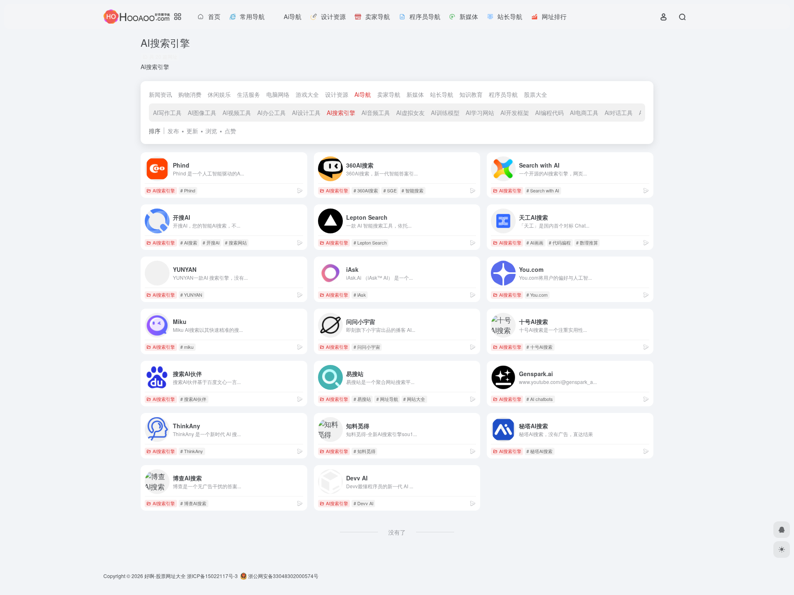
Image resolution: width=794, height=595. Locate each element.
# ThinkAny (191, 451)
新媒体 (415, 94)
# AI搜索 (188, 242)
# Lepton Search (370, 242)
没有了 (397, 532)
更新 (192, 131)
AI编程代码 (549, 112)
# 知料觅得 (364, 451)
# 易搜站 (362, 399)
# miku (187, 346)
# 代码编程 (560, 242)
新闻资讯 (160, 94)
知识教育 (471, 94)
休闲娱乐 (219, 94)
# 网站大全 (414, 399)
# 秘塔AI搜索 (539, 451)
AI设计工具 (306, 112)
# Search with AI (542, 190)
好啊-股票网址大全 (165, 575)
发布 (173, 131)
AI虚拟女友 (410, 112)
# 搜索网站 (236, 242)
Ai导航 (362, 94)
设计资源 (336, 94)
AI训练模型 (445, 112)
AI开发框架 (514, 112)
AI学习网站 (480, 112)
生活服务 (248, 94)
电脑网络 (277, 94)
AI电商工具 (584, 112)
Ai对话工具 (619, 112)
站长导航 (441, 94)
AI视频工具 (236, 112)
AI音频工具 (375, 112)
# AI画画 (534, 242)
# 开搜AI (211, 242)
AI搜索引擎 (341, 112)
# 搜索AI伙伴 (193, 399)
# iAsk (360, 294)
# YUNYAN (191, 294)
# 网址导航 (387, 399)
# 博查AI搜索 (193, 503)
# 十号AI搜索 (539, 346)
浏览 (211, 131)
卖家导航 (388, 94)
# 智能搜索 (412, 190)
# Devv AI (363, 503)
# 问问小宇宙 (367, 346)
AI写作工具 (167, 112)
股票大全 (535, 94)
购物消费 (189, 94)
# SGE (390, 190)
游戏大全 (307, 94)
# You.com (537, 294)
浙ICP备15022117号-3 (212, 575)
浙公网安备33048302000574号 (282, 575)
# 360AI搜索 (366, 190)
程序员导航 (503, 94)
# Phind (187, 190)
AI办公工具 (271, 112)
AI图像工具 (202, 112)
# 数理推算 (587, 242)
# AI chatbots (539, 399)
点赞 (230, 131)
